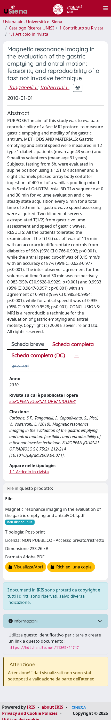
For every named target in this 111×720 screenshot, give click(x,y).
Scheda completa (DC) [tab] (38, 355)
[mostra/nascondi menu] (105, 8)
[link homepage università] (67, 8)
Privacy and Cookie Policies (30, 713)
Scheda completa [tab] (73, 344)
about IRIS (52, 707)
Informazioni (25, 621)
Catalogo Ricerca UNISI (31, 28)
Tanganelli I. (22, 87)
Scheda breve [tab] (27, 344)
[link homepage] (17, 8)
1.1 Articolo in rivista (28, 34)
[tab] (76, 355)
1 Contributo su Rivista (81, 28)
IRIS (31, 707)
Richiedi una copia (73, 567)
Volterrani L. (54, 87)
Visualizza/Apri (27, 567)
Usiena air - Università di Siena (32, 22)
